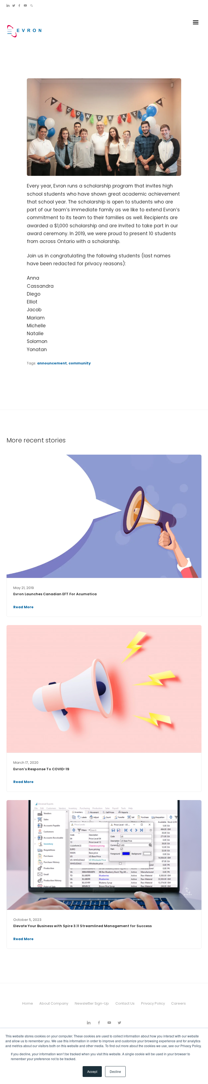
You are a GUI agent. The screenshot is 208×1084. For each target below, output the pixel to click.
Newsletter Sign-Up (92, 1003)
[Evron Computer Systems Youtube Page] (25, 5)
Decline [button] (115, 1071)
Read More (23, 607)
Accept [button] (92, 1071)
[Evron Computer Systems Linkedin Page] (7, 5)
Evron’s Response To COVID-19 (41, 769)
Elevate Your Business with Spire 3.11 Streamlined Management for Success (82, 926)
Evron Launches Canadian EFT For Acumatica (55, 594)
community (80, 363)
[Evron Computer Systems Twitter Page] (13, 5)
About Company (53, 1003)
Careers (178, 1003)
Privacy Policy (153, 1003)
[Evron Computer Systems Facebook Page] (19, 5)
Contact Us (125, 1003)
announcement (52, 363)
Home (27, 1003)
